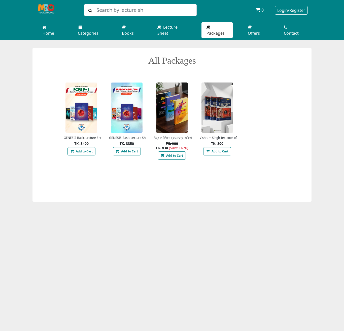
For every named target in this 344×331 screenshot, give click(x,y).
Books (128, 33)
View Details (81, 108)
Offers (254, 33)
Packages (216, 33)
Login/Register (291, 10)
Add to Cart (84, 151)
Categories (88, 33)
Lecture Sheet (167, 30)
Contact (291, 33)
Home (48, 33)
